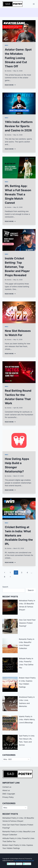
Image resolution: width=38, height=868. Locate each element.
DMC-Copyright (8, 794)
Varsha (9, 71)
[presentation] (19, 31)
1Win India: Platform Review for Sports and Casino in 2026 (19, 126)
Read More (10, 85)
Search (5, 587)
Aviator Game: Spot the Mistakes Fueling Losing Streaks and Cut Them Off (18, 58)
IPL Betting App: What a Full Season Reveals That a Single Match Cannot (18, 194)
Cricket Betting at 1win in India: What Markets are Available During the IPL (19, 535)
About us (6, 790)
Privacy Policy (8, 797)
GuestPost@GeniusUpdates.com (24, 860)
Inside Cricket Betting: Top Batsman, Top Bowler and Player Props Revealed (17, 267)
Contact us (6, 787)
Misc (6, 45)
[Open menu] (34, 3)
